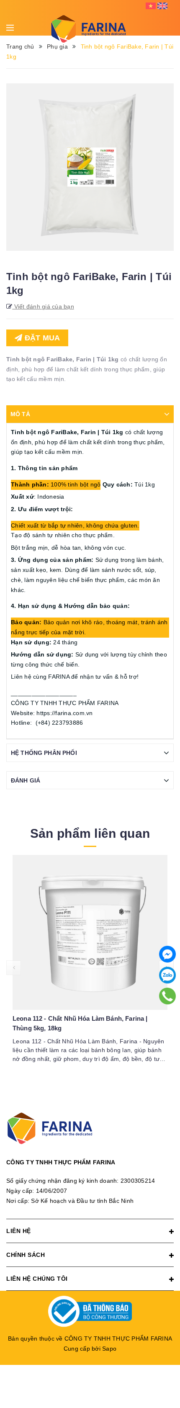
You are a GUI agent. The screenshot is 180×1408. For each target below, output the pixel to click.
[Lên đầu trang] (167, 1368)
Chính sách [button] (25, 1254)
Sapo (109, 1348)
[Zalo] (167, 975)
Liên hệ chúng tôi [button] (37, 1278)
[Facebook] (167, 954)
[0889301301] (167, 996)
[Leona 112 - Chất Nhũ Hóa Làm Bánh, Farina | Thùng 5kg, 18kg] (90, 932)
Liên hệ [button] (18, 1231)
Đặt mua (41, 338)
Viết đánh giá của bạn (43, 306)
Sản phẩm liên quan (90, 833)
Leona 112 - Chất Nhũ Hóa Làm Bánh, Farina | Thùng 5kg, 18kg (80, 1023)
